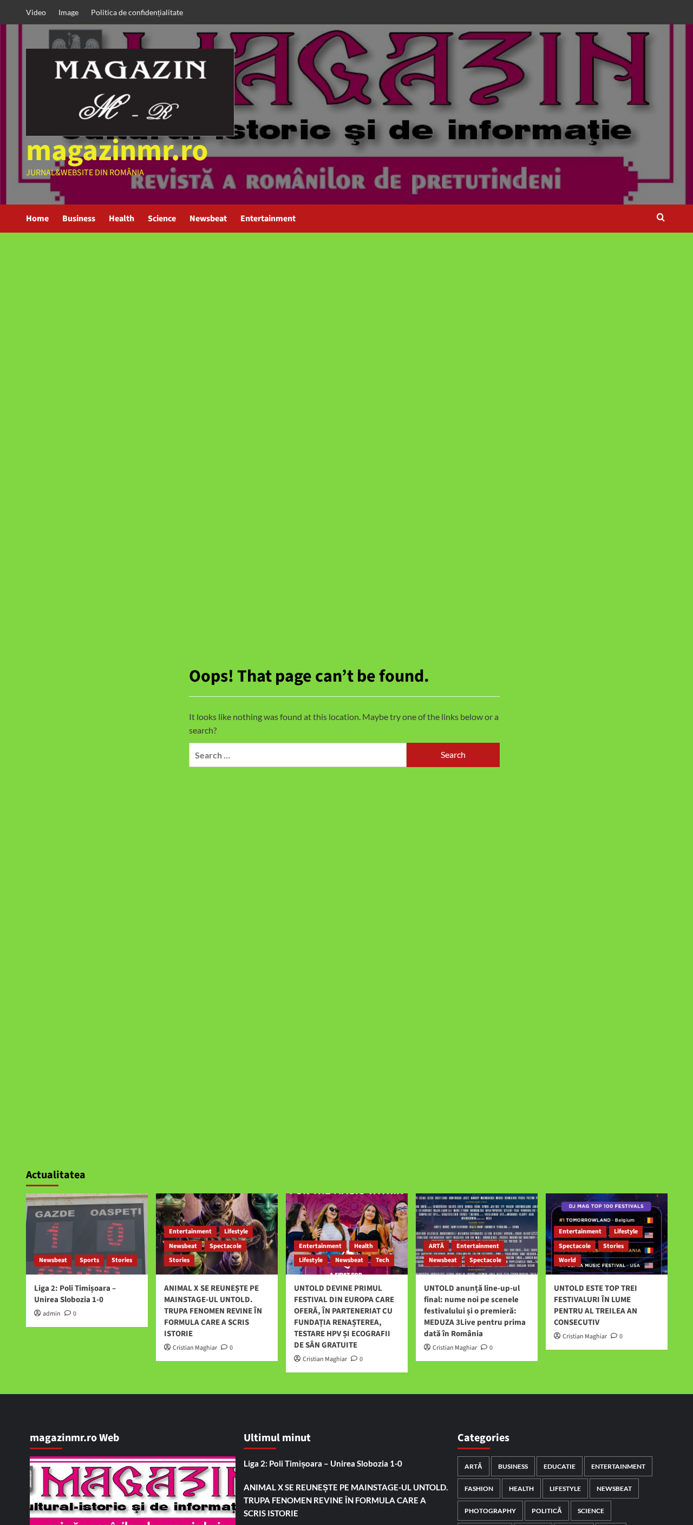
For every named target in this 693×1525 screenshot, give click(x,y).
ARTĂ (436, 1246)
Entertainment (268, 219)
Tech (382, 1260)
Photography (490, 1511)
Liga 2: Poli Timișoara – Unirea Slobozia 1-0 (75, 1294)
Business (78, 219)
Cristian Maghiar (195, 1347)
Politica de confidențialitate (137, 12)
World (567, 1260)
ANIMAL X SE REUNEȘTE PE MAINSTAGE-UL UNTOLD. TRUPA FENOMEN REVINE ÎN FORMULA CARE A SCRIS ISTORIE (213, 1311)
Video (36, 12)
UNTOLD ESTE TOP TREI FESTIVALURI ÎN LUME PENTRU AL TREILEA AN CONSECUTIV (595, 1305)
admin (52, 1313)
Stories (122, 1260)
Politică (547, 1511)
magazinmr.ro (117, 151)
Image (68, 12)
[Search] (661, 218)
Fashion (479, 1488)
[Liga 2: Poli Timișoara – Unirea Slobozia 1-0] (87, 1234)
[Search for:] (298, 755)
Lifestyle (236, 1231)
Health (121, 219)
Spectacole (225, 1246)
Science (162, 219)
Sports (89, 1260)
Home (37, 219)
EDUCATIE (560, 1466)
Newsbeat (208, 219)
